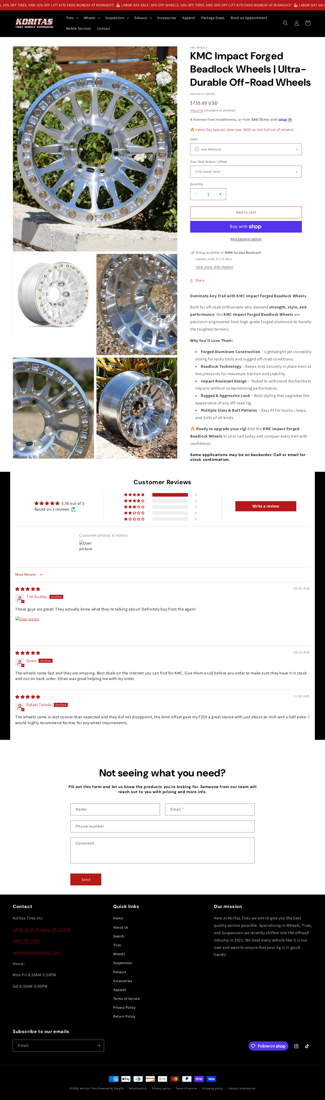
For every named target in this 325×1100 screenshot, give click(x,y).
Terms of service (186, 1088)
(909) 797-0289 (26, 941)
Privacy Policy (124, 1007)
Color (194, 139)
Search (118, 936)
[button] (72, 17)
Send (86, 879)
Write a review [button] (265, 506)
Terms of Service (126, 998)
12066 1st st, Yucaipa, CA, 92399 (41, 929)
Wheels (119, 954)
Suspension (122, 963)
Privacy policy (161, 1088)
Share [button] (200, 280)
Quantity (196, 184)
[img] (27, 589)
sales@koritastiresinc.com (37, 952)
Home (118, 918)
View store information (214, 267)
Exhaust (119, 972)
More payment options (246, 239)
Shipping (196, 110)
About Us (120, 927)
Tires (117, 945)
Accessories (122, 981)
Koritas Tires (88, 1088)
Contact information (241, 1088)
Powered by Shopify (111, 1088)
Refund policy (138, 1088)
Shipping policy (212, 1088)
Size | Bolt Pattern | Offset (208, 162)
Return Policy (124, 1016)
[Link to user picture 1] (27, 628)
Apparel (119, 989)
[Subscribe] (98, 1046)
